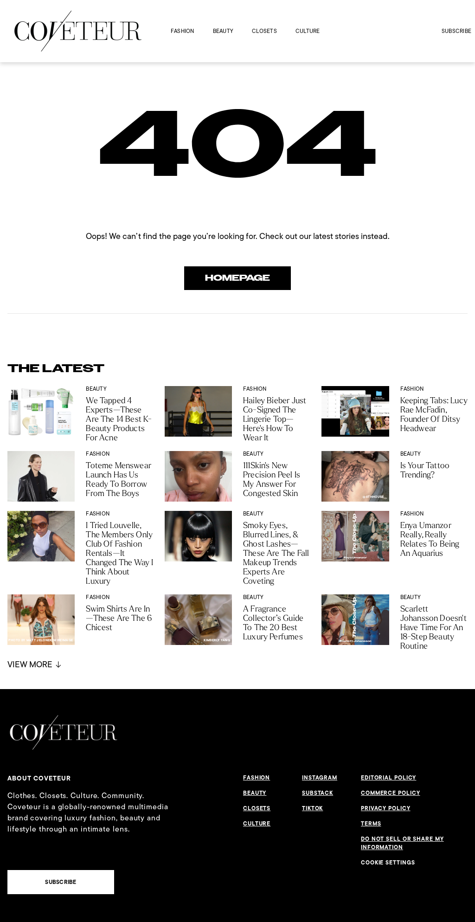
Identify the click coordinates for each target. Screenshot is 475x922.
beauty (223, 31)
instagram (319, 778)
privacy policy (386, 808)
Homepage (237, 278)
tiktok (312, 808)
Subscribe (456, 31)
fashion (182, 31)
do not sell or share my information (402, 843)
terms (371, 823)
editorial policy (388, 778)
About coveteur (39, 778)
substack (317, 793)
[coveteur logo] (78, 31)
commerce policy (390, 793)
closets (264, 31)
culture (307, 31)
